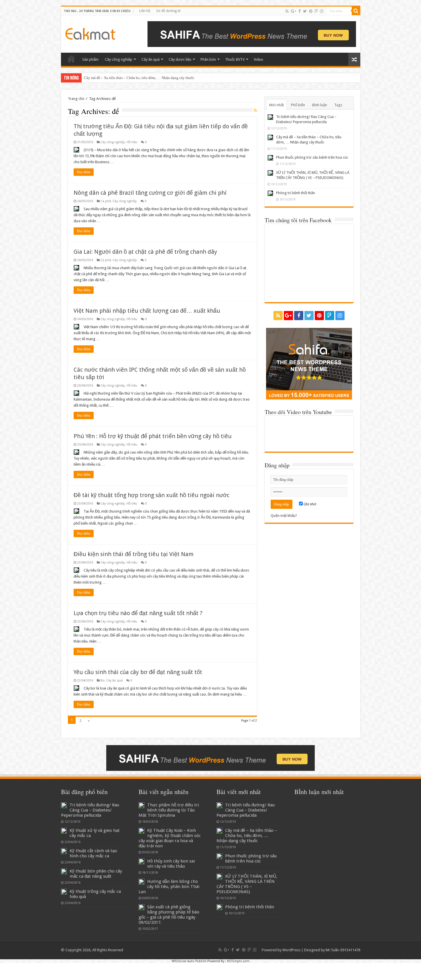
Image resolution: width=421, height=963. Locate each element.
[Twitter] (304, 11)
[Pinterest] (310, 11)
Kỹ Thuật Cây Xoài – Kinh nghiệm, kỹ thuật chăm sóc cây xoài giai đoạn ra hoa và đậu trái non (170, 838)
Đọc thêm (83, 172)
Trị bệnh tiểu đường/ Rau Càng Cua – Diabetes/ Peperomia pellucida (90, 810)
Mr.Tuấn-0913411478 (343, 950)
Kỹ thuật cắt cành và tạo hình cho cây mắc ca (93, 853)
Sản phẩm (90, 59)
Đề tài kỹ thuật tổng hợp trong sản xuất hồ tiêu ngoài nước (151, 495)
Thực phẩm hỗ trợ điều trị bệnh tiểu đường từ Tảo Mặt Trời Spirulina (169, 810)
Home (71, 59)
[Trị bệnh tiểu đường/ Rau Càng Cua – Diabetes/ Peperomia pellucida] (64, 805)
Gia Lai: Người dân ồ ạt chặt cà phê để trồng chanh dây (145, 251)
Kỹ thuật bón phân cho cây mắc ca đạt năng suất (96, 874)
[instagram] (321, 11)
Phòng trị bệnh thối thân (295, 193)
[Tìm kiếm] (356, 11)
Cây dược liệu (180, 59)
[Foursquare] (316, 11)
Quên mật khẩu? (284, 515)
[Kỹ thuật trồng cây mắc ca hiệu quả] (64, 892)
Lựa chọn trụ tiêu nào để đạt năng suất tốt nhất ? (138, 613)
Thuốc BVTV (235, 59)
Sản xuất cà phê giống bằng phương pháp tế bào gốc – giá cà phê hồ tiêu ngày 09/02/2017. (169, 914)
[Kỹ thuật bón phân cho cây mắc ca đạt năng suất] (64, 871)
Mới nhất (276, 105)
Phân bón (208, 59)
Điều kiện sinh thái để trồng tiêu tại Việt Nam (134, 554)
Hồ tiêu (132, 142)
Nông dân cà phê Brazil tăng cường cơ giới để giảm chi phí (150, 192)
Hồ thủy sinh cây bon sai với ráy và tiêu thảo (171, 863)
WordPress (291, 950)
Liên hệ (144, 11)
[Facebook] (299, 11)
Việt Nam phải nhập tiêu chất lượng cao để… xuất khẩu (147, 310)
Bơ (103, 680)
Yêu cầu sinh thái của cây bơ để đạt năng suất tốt (138, 672)
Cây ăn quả (150, 59)
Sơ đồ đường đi (168, 11)
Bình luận (319, 105)
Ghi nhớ (309, 504)
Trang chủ (76, 99)
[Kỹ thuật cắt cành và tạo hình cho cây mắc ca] (64, 851)
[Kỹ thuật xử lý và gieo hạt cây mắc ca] (64, 831)
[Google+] (293, 11)
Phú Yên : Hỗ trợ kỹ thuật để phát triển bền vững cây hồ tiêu (153, 436)
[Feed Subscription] (255, 110)
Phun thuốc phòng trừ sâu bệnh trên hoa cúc (312, 157)
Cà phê (106, 201)
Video (258, 59)
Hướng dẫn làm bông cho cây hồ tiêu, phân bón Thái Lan (169, 886)
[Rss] (287, 11)
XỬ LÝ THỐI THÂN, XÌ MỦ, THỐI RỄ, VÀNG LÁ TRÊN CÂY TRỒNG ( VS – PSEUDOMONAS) (247, 884)
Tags (338, 105)
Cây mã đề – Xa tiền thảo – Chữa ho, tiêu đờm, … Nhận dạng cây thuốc (139, 78)
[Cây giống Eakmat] (90, 32)
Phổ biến (298, 105)
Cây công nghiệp (118, 59)
